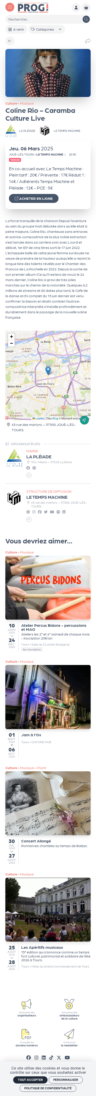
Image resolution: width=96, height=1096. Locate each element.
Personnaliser (65, 1079)
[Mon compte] (76, 7)
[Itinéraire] (84, 420)
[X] (59, 1057)
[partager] (88, 41)
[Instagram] (36, 1057)
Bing (55, 418)
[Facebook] (28, 1057)
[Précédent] (10, 41)
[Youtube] (67, 1057)
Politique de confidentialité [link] (48, 1088)
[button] (48, 370)
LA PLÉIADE (38, 456)
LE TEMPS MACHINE (46, 497)
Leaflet (39, 418)
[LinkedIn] (44, 1057)
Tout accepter (30, 1079)
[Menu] (9, 7)
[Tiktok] (51, 1057)
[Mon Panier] (86, 7)
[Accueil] (33, 7)
